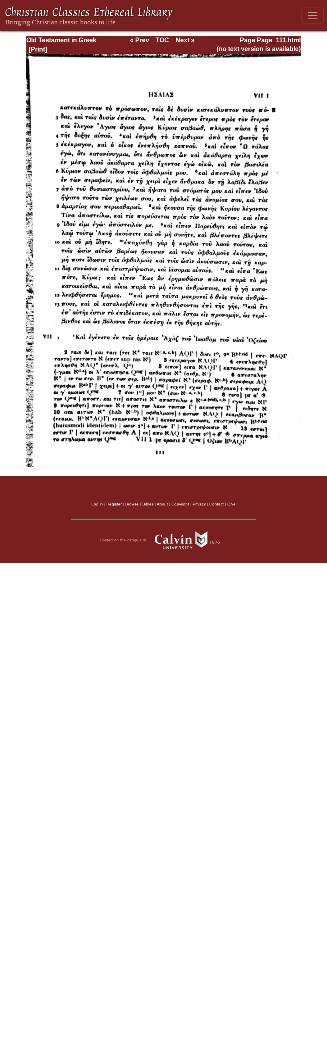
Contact (216, 504)
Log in (97, 504)
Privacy (199, 504)
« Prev (139, 40)
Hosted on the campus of (124, 540)
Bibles (148, 504)
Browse (132, 504)
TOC (162, 40)
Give (231, 504)
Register (114, 504)
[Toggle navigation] (312, 16)
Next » (185, 40)
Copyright (180, 504)
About (162, 504)
